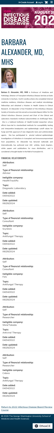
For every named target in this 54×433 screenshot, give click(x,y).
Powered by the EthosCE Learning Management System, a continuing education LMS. (42, 426)
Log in (40, 2)
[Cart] (46, 3)
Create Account (27, 2)
